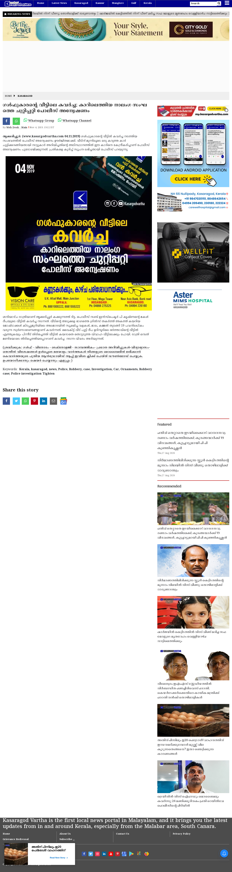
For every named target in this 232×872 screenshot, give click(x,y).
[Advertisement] (111, 66)
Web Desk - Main (16, 127)
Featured (164, 425)
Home (40, 3)
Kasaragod (81, 3)
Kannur (100, 3)
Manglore (118, 3)
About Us (65, 834)
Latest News (59, 3)
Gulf (133, 3)
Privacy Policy (181, 834)
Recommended (169, 486)
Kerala (148, 3)
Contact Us (122, 834)
